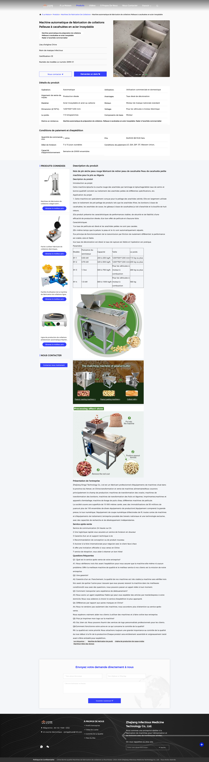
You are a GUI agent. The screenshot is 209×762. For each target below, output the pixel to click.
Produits (80, 5)
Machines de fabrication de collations (75, 14)
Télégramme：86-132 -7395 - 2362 (56, 728)
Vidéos (92, 5)
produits (56, 14)
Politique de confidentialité (43, 760)
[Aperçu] (47, 5)
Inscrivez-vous (163, 747)
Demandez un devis (89, 74)
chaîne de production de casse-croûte (129, 641)
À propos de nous (109, 5)
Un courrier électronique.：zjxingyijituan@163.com (62, 732)
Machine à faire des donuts (84, 644)
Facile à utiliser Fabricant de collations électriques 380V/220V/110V (51, 249)
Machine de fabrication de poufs (100, 641)
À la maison (65, 5)
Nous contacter (129, 5)
